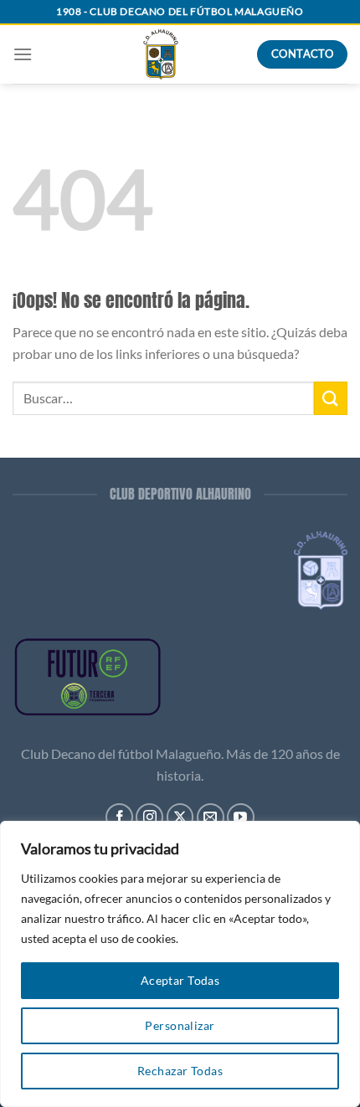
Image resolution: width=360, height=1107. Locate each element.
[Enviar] (330, 398)
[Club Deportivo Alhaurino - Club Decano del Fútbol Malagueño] (160, 54)
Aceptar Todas (180, 980)
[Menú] (23, 53)
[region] (180, 964)
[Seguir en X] (180, 817)
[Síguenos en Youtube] (241, 817)
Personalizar (179, 1025)
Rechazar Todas (180, 1070)
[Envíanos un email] (210, 817)
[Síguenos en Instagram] (149, 817)
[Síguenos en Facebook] (119, 817)
